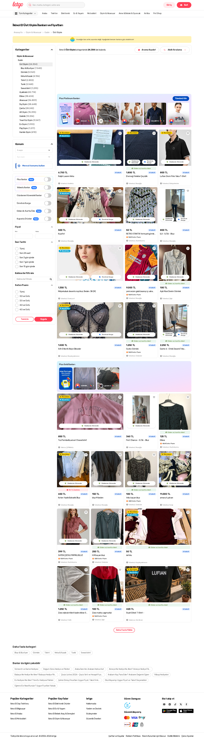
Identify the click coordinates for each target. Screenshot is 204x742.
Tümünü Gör (181, 98)
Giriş (169, 5)
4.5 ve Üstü (25, 309)
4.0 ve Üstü (25, 305)
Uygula (43, 319)
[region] (124, 114)
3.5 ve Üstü (25, 300)
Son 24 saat (25, 253)
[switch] (47, 179)
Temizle (25, 319)
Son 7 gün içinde (27, 262)
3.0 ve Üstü (25, 296)
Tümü (22, 249)
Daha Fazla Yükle (124, 630)
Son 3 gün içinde (27, 257)
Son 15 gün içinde (27, 266)
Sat (186, 5)
